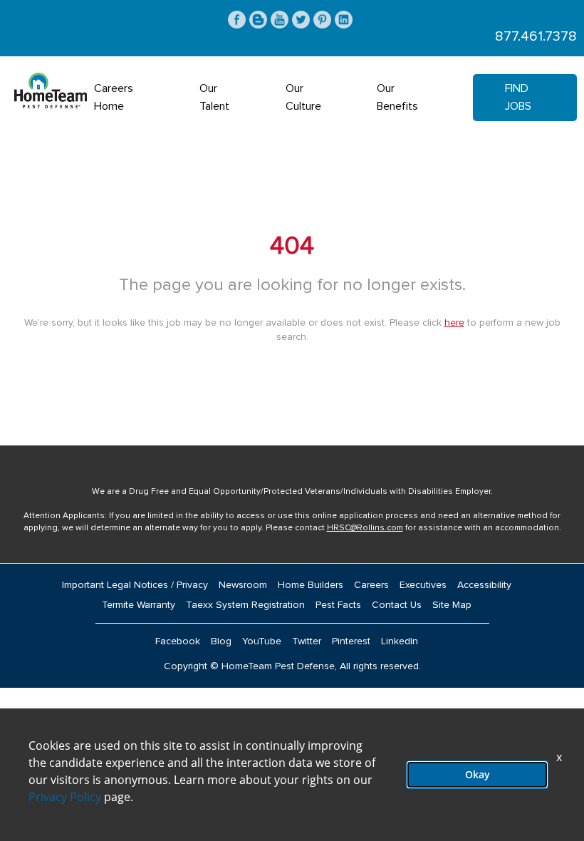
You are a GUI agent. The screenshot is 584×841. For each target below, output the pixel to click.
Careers (371, 585)
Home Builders (310, 585)
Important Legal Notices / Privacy (135, 585)
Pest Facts (338, 605)
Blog (221, 641)
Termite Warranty (138, 605)
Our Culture (303, 97)
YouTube (261, 641)
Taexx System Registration (245, 605)
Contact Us (397, 605)
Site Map (451, 605)
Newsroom (243, 585)
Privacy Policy (64, 797)
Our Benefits (397, 97)
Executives (423, 585)
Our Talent (214, 97)
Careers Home (113, 97)
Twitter (306, 641)
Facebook (177, 641)
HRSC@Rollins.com (365, 528)
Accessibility (484, 585)
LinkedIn (399, 641)
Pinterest (351, 641)
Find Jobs (518, 97)
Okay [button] (477, 774)
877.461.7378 (536, 36)
